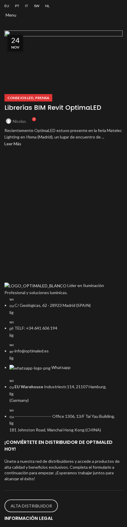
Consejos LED (20, 98)
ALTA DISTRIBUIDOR (31, 505)
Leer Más (12, 143)
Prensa (42, 98)
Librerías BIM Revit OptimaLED (52, 107)
